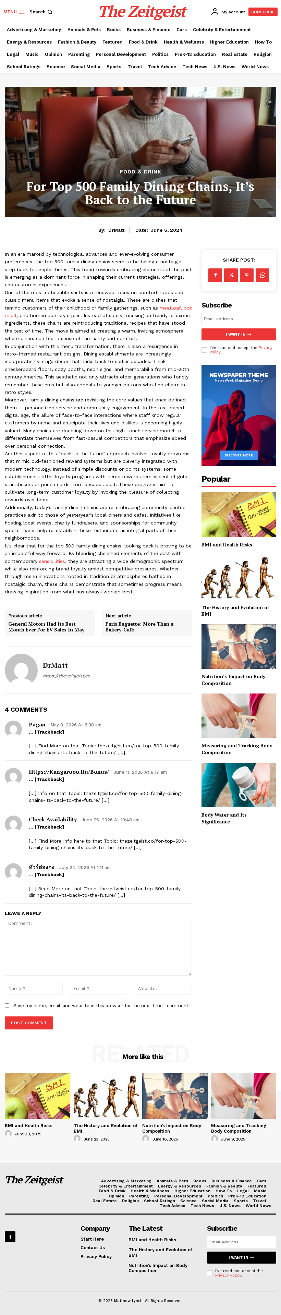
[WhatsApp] (262, 275)
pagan (37, 724)
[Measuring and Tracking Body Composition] (238, 715)
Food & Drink (140, 171)
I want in (236, 334)
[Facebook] (215, 275)
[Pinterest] (247, 275)
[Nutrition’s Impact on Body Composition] (238, 646)
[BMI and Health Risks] (238, 514)
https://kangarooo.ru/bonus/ (69, 771)
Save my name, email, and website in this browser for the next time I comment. (101, 1005)
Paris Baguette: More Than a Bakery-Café (139, 627)
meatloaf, (171, 308)
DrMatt (116, 230)
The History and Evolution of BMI (235, 610)
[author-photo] (9, 1133)
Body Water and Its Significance (224, 818)
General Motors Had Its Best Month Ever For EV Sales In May (46, 627)
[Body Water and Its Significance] (238, 785)
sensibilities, (52, 561)
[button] (41, 12)
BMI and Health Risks (226, 544)
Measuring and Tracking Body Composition (238, 1128)
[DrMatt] (21, 670)
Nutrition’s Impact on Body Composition (158, 1268)
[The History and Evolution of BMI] (238, 577)
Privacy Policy (228, 1275)
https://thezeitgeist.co (66, 675)
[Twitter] (231, 275)
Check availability (53, 819)
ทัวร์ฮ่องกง (41, 867)
